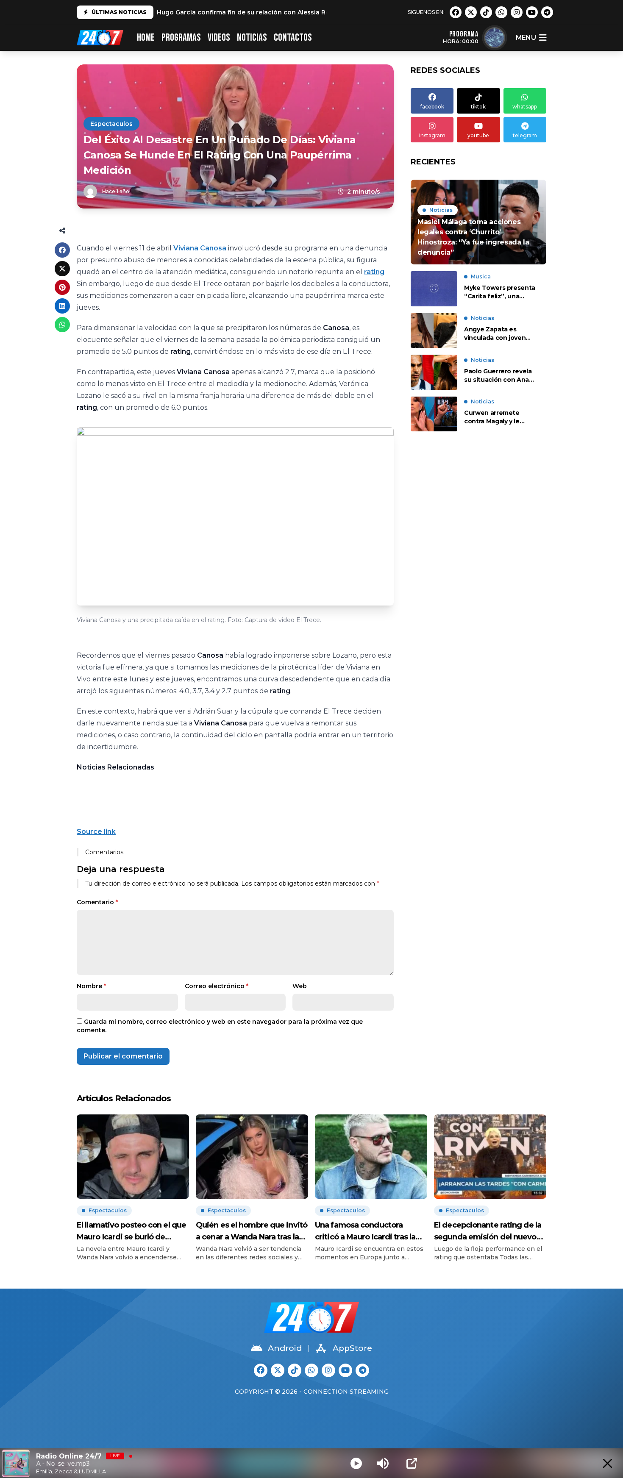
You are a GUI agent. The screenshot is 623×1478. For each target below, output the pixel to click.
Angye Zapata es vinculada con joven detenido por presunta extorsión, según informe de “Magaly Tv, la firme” (500, 334)
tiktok (478, 106)
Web (299, 986)
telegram (525, 135)
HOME (146, 37)
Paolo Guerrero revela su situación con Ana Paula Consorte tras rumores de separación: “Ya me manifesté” (500, 375)
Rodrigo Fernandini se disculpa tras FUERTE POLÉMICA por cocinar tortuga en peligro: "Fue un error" (315, 12)
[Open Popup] (412, 1463)
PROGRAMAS (181, 37)
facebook (432, 106)
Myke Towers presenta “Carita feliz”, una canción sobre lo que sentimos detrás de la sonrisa (499, 292)
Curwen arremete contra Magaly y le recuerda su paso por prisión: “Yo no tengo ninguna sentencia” (497, 417)
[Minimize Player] (608, 1463)
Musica (481, 276)
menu (526, 37)
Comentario (97, 902)
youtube (478, 135)
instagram (432, 135)
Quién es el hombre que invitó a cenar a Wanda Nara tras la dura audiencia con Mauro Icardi (251, 1231)
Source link (96, 832)
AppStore (352, 1348)
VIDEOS (219, 37)
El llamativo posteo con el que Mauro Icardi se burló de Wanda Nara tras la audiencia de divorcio (131, 1231)
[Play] (356, 1463)
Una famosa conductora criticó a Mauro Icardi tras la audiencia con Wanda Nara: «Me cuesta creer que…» (365, 1231)
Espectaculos (111, 124)
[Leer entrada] (478, 222)
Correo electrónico (216, 986)
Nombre (91, 986)
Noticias (252, 37)
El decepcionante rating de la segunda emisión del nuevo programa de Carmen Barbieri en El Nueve (489, 1231)
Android (285, 1348)
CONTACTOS (293, 37)
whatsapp (524, 106)
